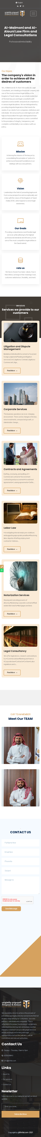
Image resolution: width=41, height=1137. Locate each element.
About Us (6, 1074)
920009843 (8, 1055)
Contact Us (7, 1084)
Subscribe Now (20, 1114)
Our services (7, 1079)
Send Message (11, 908)
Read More (11, 371)
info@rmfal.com (10, 1061)
